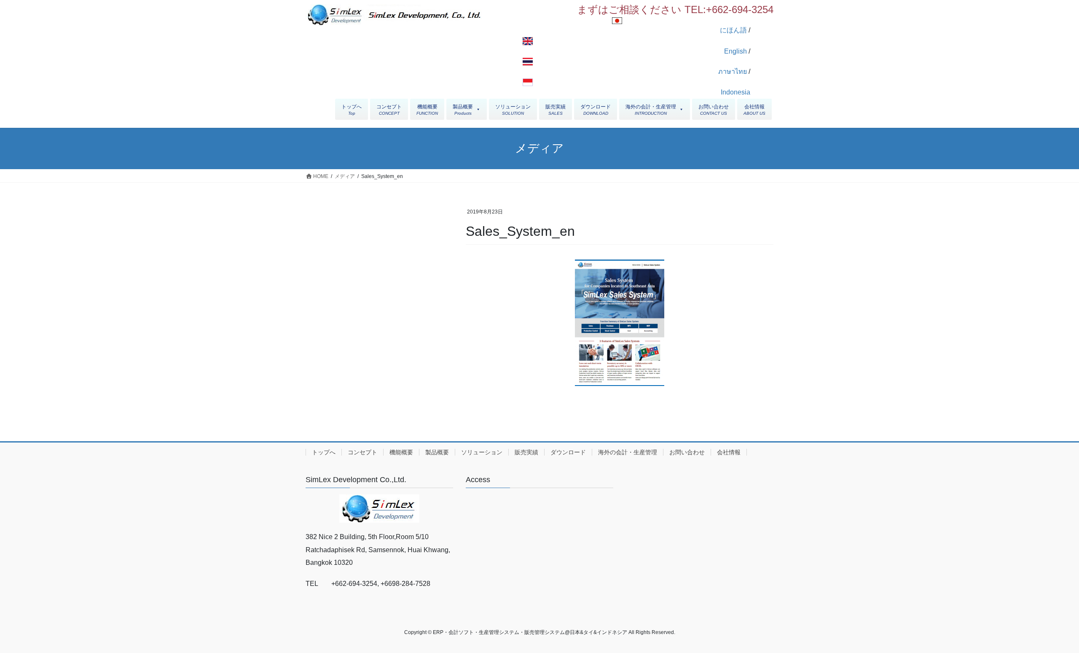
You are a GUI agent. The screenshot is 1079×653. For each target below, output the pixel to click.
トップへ (324, 452)
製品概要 (437, 452)
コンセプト (362, 452)
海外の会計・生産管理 (627, 452)
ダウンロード (568, 452)
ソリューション (481, 452)
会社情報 (729, 452)
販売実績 (526, 452)
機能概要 (401, 452)
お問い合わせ (687, 452)
